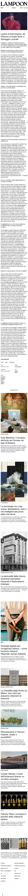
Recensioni (11, 362)
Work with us (17, 873)
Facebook (3, 376)
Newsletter (17, 876)
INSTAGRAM (3, 878)
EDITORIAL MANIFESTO (19, 863)
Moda (16, 372)
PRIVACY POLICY (4, 868)
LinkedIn (2, 379)
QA (1, 873)
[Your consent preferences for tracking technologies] (2, 894)
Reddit (2, 383)
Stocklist (3, 876)
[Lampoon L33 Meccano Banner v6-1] (14, 843)
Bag (25, 7)
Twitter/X (3, 382)
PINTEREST (3, 881)
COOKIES (16, 868)
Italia (6, 362)
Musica (16, 371)
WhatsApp (3, 378)
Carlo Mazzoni (18, 366)
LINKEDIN (16, 878)
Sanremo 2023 (19, 317)
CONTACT (3, 863)
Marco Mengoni (22, 205)
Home (2, 362)
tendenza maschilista (10, 282)
